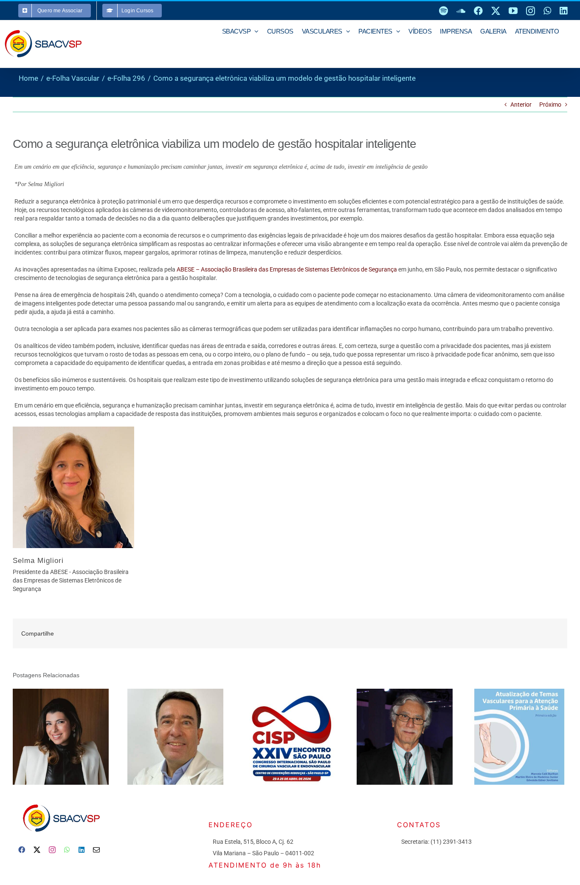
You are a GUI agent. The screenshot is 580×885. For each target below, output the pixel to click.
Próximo (550, 104)
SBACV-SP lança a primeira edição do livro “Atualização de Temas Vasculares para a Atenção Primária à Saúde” (507, 736)
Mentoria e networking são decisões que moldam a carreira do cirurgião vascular (48, 736)
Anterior (521, 104)
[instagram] (52, 849)
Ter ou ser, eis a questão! (163, 736)
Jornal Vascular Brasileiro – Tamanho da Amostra (392, 736)
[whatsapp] (67, 849)
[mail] (96, 849)
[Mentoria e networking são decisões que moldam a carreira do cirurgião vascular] (61, 737)
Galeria (72, 736)
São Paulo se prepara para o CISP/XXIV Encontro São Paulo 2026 (277, 736)
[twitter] (37, 849)
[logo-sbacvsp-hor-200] (60, 802)
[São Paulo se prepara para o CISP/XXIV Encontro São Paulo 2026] (290, 737)
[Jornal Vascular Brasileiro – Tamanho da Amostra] (405, 737)
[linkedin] (81, 849)
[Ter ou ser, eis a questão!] (175, 737)
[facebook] (21, 849)
